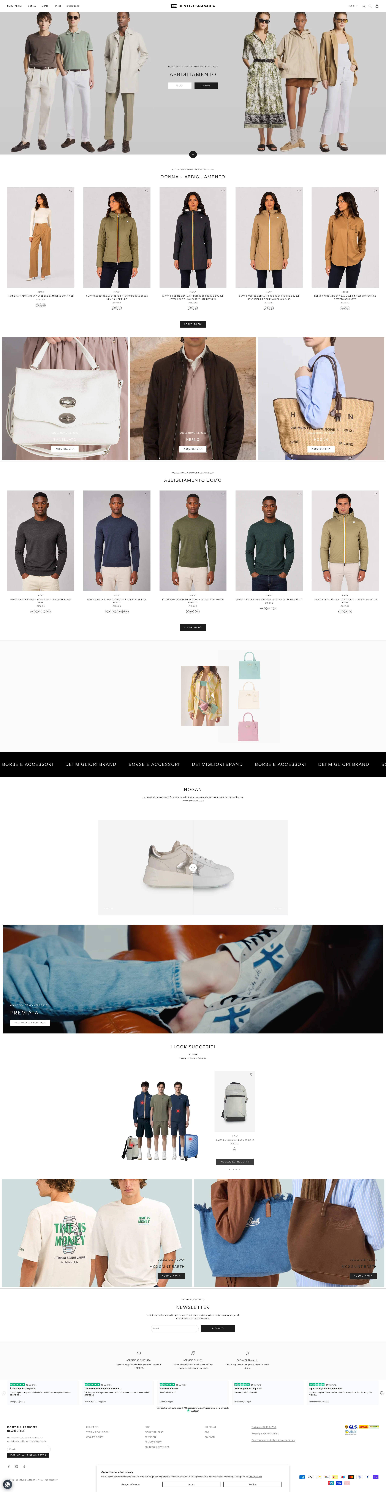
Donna (206, 85)
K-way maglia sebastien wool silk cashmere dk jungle (269, 599)
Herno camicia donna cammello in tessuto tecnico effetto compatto (345, 297)
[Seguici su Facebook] (8, 1466)
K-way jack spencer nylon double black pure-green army (345, 600)
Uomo (180, 85)
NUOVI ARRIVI (14, 6)
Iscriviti (218, 1328)
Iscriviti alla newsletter (28, 1455)
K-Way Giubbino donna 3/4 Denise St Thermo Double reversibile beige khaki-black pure (269, 297)
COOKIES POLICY (94, 1437)
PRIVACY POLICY (153, 1442)
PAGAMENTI (92, 1427)
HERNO (41, 292)
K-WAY (117, 292)
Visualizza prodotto (234, 1161)
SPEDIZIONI (150, 1437)
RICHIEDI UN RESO (154, 1432)
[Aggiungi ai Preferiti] (70, 191)
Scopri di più (193, 324)
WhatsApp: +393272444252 (265, 1433)
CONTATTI (210, 1437)
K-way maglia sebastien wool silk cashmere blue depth (117, 600)
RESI (147, 1427)
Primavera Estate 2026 (30, 1022)
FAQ (207, 1432)
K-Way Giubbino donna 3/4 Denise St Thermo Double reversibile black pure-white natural (193, 297)
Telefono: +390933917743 (264, 1427)
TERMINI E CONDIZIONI (97, 1432)
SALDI (58, 6)
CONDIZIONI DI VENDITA (157, 1447)
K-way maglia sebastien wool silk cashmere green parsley (193, 600)
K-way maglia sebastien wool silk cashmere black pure (41, 600)
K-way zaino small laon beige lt (235, 1140)
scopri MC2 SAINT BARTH (127, 719)
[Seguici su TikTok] (24, 1466)
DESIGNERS (73, 6)
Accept (191, 1484)
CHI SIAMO (210, 1427)
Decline (252, 1484)
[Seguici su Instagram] (16, 1466)
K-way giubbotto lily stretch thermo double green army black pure (117, 297)
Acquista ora (65, 449)
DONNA (32, 6)
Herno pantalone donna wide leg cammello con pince (41, 296)
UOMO (45, 6)
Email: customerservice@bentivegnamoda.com (273, 1440)
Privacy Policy (255, 1476)
